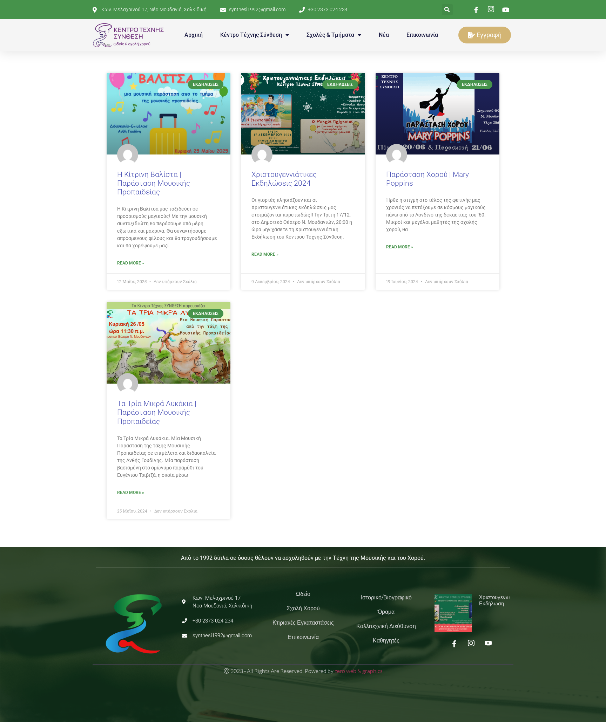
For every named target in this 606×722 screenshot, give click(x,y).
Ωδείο (303, 594)
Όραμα (386, 611)
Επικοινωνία (422, 35)
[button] (447, 9)
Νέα (384, 35)
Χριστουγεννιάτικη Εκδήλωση (500, 600)
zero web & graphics (359, 670)
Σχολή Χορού (303, 608)
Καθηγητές (386, 640)
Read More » (130, 263)
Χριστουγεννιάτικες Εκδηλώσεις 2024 (284, 178)
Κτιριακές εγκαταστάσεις (303, 622)
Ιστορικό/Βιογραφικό (386, 597)
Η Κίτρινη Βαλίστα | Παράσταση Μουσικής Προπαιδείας (153, 183)
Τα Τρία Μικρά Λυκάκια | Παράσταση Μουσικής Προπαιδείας (156, 412)
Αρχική (193, 35)
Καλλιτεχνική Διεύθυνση (386, 626)
